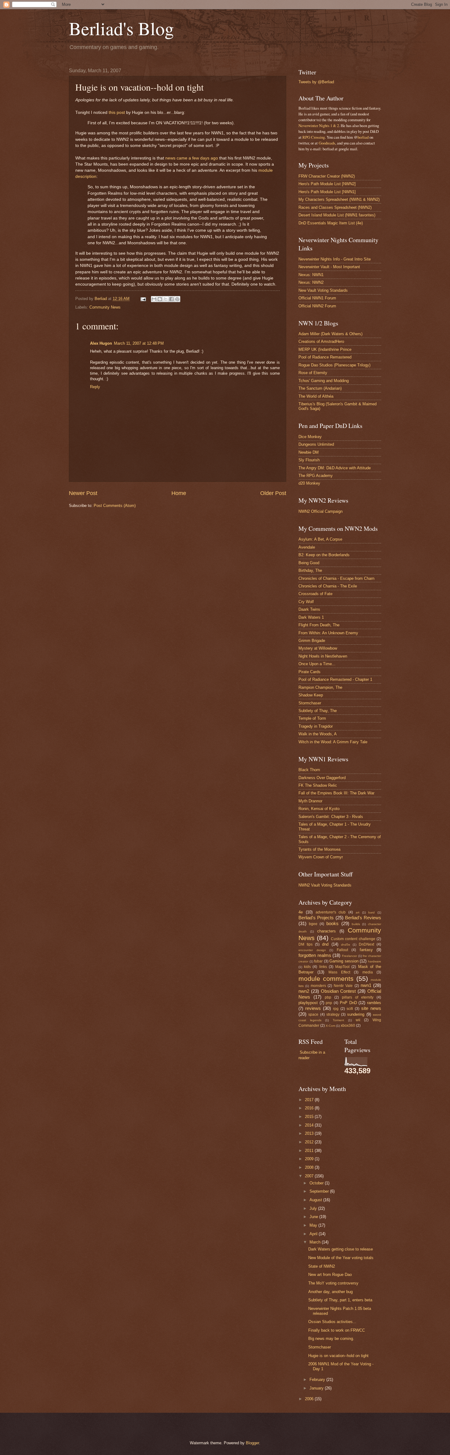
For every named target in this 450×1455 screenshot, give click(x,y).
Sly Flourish (309, 460)
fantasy (366, 949)
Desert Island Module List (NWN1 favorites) (336, 215)
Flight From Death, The (318, 625)
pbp (328, 997)
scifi (350, 1009)
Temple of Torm (312, 718)
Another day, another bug (330, 1291)
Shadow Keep (310, 695)
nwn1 (366, 985)
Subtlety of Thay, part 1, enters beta (340, 1300)
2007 (310, 1176)
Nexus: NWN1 (311, 274)
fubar (318, 961)
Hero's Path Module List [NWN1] (327, 191)
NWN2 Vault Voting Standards (324, 885)
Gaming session (343, 961)
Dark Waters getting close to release (340, 1249)
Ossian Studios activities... (332, 1321)
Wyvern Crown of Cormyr (320, 857)
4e (300, 912)
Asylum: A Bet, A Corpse (320, 539)
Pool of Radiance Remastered (324, 357)
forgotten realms (314, 955)
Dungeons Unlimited (316, 444)
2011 (310, 1150)
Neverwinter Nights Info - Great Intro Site (334, 259)
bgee (313, 924)
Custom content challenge (353, 939)
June (314, 1216)
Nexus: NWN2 (311, 282)
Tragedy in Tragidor (315, 726)
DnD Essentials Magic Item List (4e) (330, 223)
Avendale (306, 547)
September (319, 1191)
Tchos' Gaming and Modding (323, 380)
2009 (310, 1159)
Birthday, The (310, 570)
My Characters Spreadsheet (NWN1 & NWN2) (339, 199)
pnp (329, 1003)
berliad (363, 137)
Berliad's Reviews (363, 917)
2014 (310, 1125)
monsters (318, 986)
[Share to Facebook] (171, 299)
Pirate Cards (309, 671)
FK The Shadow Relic (317, 785)
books (332, 923)
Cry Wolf (306, 601)
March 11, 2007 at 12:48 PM (139, 343)
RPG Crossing (313, 137)
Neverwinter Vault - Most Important (329, 266)
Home (178, 493)
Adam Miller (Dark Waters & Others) (330, 334)
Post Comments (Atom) (115, 505)
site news (371, 1008)
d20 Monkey (309, 483)
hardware (374, 961)
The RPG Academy (315, 475)
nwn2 (303, 991)
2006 (310, 1399)
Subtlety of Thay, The (317, 710)
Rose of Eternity (312, 372)
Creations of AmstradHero (321, 341)
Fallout (342, 950)
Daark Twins (309, 609)
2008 (310, 1167)
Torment (338, 1020)
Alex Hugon (101, 343)
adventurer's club (331, 912)
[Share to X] (166, 299)
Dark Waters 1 (311, 617)
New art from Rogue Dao (330, 1274)
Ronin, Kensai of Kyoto (318, 808)
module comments (326, 978)
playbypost (308, 1002)
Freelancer (349, 956)
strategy (332, 1014)
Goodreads (327, 143)
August (316, 1200)
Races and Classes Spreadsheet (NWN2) (335, 207)
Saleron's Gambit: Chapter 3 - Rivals (330, 816)
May (313, 1225)
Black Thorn (309, 769)
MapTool (342, 967)
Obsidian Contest (338, 991)
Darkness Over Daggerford (322, 777)
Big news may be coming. (331, 1338)
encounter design (312, 950)
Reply (95, 386)
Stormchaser (309, 703)
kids (307, 967)
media (367, 972)
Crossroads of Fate (315, 593)
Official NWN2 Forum (317, 306)
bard (371, 912)
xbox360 (348, 1025)
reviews (313, 1008)
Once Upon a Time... (317, 664)
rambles (374, 1002)
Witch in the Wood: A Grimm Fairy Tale (332, 742)
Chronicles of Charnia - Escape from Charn (336, 578)
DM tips (305, 944)
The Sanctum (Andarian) (320, 388)
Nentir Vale (343, 986)
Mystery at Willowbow (317, 648)
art (357, 912)
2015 (310, 1116)
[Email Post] (143, 298)
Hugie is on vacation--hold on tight (338, 1355)
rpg (336, 1009)
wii (358, 1020)
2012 (310, 1142)
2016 (310, 1108)
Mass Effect (339, 972)
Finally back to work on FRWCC (336, 1330)
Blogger (252, 1443)
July (313, 1208)
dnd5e (345, 944)
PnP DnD (348, 1002)
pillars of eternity (357, 997)
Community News (105, 307)
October (317, 1183)
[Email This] (154, 299)
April (314, 1234)
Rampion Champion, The (320, 687)
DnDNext (366, 944)
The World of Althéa (315, 396)
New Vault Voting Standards (323, 290)
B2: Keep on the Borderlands (324, 555)
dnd (325, 944)
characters (326, 931)
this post (117, 112)
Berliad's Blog (121, 28)
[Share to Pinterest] (177, 299)
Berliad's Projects (316, 917)
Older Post (273, 493)
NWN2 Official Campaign (320, 511)
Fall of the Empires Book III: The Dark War (336, 793)
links (323, 967)
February (317, 1379)
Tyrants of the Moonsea (319, 849)
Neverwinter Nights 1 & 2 (318, 125)
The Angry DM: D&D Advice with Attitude (334, 468)
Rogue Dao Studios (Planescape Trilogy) (334, 365)
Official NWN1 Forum (317, 298)
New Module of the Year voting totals (340, 1257)
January (317, 1388)
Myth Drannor (310, 801)
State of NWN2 (321, 1266)
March (315, 1242)
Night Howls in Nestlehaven (322, 656)
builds (356, 924)
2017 (310, 1099)
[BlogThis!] (160, 299)
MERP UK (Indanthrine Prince (324, 349)
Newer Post (83, 493)
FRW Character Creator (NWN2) (326, 176)
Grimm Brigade (311, 640)
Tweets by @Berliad (316, 82)
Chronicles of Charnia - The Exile (327, 586)
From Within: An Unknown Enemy (328, 633)
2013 (310, 1133)
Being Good (308, 563)
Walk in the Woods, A (317, 734)
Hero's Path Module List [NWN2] (327, 184)
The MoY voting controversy (333, 1283)
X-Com (330, 1025)
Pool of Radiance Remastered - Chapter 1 (335, 679)
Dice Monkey (310, 436)
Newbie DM (308, 452)
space (313, 1014)
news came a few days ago (191, 158)
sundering (355, 1014)
